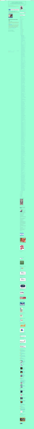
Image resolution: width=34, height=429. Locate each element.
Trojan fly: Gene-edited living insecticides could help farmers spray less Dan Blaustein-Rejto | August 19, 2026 (22, 351)
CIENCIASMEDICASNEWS (17, 2)
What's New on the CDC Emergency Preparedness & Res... (23, 145)
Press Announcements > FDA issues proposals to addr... (23, 88)
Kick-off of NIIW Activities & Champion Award (23, 146)
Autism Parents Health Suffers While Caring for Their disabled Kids (24, 398)
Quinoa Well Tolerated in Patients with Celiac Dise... (23, 46)
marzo (21, 191)
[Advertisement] (12, 46)
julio (21, 32)
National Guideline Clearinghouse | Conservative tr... (23, 128)
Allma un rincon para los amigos (22, 414)
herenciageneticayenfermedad (22, 355)
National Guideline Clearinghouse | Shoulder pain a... (23, 123)
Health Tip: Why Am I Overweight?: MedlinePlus (23, 65)
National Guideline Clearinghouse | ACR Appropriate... (23, 132)
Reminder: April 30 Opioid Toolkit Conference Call (23, 148)
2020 (20, 24)
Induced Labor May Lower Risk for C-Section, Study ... (23, 76)
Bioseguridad (21, 360)
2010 (20, 195)
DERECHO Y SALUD (22, 363)
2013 (20, 193)
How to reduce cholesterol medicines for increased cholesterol (24, 411)
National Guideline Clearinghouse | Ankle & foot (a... (23, 122)
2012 (20, 194)
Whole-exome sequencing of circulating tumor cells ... (23, 152)
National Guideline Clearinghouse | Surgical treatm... (23, 126)
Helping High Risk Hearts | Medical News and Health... (23, 54)
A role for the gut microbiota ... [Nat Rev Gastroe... (23, 167)
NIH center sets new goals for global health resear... (23, 105)
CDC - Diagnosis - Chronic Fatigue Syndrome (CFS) (23, 39)
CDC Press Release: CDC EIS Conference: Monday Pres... (23, 147)
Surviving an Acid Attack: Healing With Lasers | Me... (23, 55)
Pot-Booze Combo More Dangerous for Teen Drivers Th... (23, 68)
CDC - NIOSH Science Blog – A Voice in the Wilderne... (23, 150)
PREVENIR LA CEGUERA (22, 385)
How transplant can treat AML (23, 60)
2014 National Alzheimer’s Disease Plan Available (23, 95)
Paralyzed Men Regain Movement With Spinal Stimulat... (23, 108)
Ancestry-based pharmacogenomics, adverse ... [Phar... (23, 170)
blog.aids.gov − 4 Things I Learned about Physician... (23, 84)
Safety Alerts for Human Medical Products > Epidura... (23, 116)
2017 (20, 26)
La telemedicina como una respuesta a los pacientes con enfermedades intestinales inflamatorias (24, 376)
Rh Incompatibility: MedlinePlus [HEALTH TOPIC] (23, 44)
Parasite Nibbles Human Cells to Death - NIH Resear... (23, 111)
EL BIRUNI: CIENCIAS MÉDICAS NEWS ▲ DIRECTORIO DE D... (22, 36)
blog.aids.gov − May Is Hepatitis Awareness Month (23, 140)
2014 (20, 28)
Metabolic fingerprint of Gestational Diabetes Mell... (23, 102)
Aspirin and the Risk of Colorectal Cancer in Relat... (23, 153)
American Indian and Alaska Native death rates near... (23, 104)
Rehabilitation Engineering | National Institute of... (23, 187)
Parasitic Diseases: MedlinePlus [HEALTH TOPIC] (23, 63)
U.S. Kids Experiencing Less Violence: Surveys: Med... (23, 77)
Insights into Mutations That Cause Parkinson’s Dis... (23, 113)
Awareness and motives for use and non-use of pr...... (23, 173)
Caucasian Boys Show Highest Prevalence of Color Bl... (23, 190)
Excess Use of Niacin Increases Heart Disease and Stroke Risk (24, 383)
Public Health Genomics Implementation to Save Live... (23, 138)
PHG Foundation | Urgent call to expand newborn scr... (23, 169)
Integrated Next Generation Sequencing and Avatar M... (23, 51)
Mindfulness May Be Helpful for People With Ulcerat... (23, 48)
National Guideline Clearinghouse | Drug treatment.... (23, 127)
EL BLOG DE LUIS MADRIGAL (21, 378)
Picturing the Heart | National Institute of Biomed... (23, 185)
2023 (20, 22)
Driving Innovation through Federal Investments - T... (23, 87)
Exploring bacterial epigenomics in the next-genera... (23, 166)
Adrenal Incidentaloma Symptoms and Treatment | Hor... (23, 62)
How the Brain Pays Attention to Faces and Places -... (23, 112)
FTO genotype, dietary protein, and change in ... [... (23, 160)
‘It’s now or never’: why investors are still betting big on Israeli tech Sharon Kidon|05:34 (22, 354)
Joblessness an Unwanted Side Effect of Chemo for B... (23, 71)
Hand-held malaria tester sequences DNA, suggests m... (23, 163)
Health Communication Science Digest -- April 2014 (23, 143)
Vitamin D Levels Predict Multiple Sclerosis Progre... (23, 106)
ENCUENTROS (21, 393)
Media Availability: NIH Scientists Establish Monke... (23, 142)
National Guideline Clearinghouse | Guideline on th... (23, 131)
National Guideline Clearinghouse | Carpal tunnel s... (23, 120)
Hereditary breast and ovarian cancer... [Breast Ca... (23, 172)
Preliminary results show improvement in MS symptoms (23, 86)
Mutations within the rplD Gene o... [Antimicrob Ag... (23, 180)
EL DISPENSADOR (21, 358)
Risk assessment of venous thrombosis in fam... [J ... (23, 159)
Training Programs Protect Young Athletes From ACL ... (23, 67)
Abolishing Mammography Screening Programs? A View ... (23, 151)
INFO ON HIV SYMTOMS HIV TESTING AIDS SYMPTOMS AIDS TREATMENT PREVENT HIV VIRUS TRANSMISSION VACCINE (22, 409)
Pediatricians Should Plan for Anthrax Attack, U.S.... (23, 70)
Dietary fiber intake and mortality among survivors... (23, 52)
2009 (20, 196)
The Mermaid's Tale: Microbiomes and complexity (23, 164)
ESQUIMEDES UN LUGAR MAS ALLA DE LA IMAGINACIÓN (22, 400)
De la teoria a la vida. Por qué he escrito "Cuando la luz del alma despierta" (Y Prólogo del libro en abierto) (24, 372)
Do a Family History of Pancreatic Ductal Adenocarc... (23, 161)
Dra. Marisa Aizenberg (22, 374)
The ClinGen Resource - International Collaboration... (23, 175)
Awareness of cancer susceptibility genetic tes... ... (23, 156)
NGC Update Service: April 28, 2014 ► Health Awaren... (23, 118)
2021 (20, 23)
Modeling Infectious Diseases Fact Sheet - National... (23, 184)
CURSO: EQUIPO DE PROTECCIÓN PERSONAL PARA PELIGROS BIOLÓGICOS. (24, 362)
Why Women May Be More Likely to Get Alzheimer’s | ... (23, 37)
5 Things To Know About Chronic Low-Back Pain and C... (23, 47)
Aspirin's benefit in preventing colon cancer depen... (23, 154)
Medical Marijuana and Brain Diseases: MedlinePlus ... (23, 79)
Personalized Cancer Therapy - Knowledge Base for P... (23, 177)
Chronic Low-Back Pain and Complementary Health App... (23, 49)
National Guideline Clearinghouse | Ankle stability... (23, 124)
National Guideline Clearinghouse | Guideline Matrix (23, 117)
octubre (21, 30)
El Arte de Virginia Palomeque (22, 390)
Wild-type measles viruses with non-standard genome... (23, 182)
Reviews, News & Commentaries (23, 174)
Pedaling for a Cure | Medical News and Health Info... (23, 53)
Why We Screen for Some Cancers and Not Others (23, 38)
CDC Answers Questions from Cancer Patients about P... (23, 91)
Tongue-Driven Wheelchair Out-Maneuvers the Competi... (23, 188)
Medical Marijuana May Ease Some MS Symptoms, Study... (23, 78)
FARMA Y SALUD (21, 406)
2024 (20, 21)
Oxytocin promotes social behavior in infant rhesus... (23, 139)
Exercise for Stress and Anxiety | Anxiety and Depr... (23, 186)
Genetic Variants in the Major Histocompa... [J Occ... (23, 178)
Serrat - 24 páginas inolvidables (24, 394)
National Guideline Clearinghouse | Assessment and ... (23, 129)
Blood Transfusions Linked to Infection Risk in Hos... (23, 110)
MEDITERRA (21, 413)
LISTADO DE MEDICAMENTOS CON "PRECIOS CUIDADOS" (22, 407)
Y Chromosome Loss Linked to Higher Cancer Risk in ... (23, 72)
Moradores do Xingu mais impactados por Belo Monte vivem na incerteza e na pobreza (22, 405)
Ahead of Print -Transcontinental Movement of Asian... (23, 179)
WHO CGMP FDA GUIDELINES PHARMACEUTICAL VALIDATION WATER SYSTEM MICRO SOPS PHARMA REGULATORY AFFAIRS (22, 381)
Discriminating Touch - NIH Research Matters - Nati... (23, 107)
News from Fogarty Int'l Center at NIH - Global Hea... (23, 93)
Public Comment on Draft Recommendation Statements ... (23, 115)
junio (21, 33)
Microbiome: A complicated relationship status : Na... (23, 165)
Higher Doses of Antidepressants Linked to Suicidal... (23, 81)
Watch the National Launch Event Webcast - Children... (23, 94)
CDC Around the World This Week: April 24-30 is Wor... (23, 82)
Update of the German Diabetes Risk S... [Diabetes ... (23, 158)
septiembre (22, 31)
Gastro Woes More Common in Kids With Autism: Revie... (23, 73)
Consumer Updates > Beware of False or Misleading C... (23, 89)
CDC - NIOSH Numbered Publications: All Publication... (23, 99)
